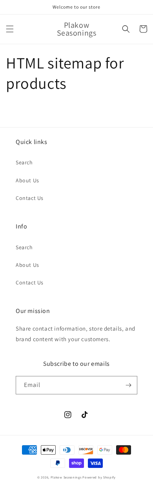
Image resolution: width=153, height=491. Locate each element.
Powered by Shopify (99, 477)
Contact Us (30, 197)
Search (24, 162)
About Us (27, 180)
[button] (9, 29)
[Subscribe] (128, 385)
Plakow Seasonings (66, 477)
